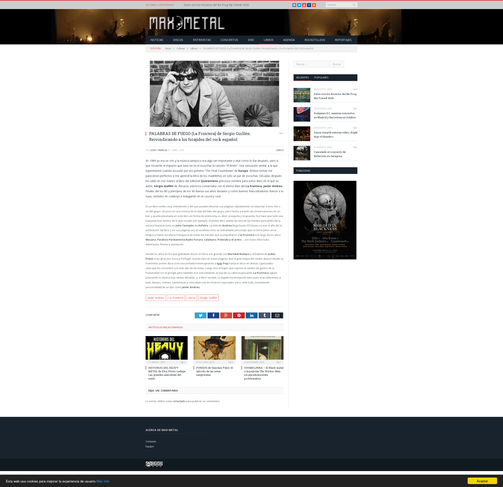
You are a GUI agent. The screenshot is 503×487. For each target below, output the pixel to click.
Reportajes (343, 40)
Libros (269, 40)
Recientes (302, 77)
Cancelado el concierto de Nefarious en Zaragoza (330, 154)
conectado (179, 400)
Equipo (150, 446)
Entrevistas (202, 40)
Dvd (251, 40)
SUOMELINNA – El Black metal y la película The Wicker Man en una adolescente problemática (264, 373)
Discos (178, 40)
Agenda (289, 40)
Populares (321, 77)
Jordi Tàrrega (159, 150)
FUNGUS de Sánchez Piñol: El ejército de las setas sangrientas (214, 371)
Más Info (102, 481)
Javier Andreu (155, 297)
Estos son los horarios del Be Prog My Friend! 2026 (335, 96)
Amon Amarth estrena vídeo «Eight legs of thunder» (335, 134)
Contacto (151, 441)
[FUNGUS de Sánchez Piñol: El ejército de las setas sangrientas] (215, 349)
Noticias (157, 40)
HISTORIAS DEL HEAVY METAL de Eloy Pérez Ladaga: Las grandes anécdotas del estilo (167, 373)
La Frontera (174, 297)
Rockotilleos (315, 40)
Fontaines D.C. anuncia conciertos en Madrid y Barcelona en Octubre (227, 5)
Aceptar (482, 480)
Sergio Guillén (205, 297)
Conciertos (229, 40)
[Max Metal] (188, 22)
